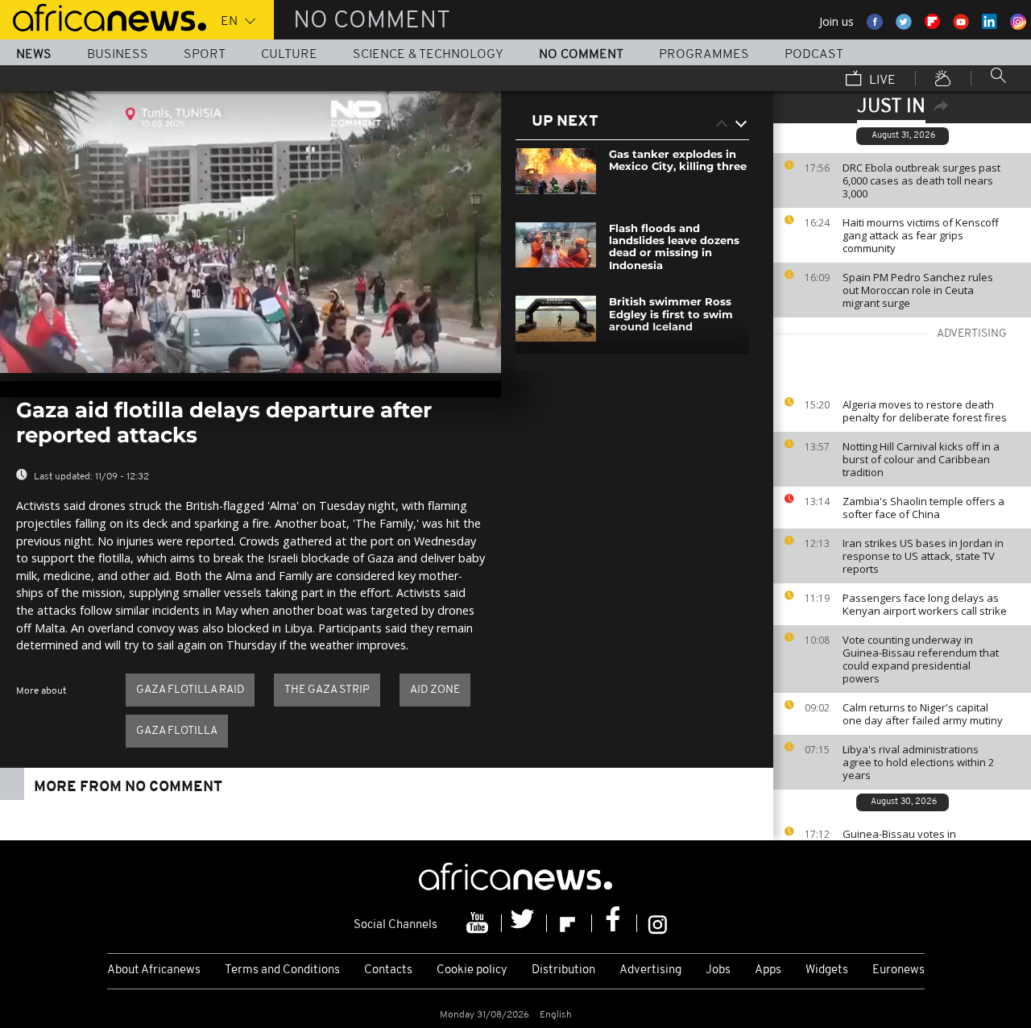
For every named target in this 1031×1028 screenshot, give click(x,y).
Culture (289, 54)
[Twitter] (524, 923)
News (34, 54)
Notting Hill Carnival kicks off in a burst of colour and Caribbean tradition (921, 459)
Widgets (826, 970)
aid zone (435, 690)
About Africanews (154, 970)
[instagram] (657, 923)
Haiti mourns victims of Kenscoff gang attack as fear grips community (921, 235)
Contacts (388, 970)
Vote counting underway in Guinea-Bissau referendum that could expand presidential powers (921, 659)
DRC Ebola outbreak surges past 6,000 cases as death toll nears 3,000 (921, 180)
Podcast (814, 54)
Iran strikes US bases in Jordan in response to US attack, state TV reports (923, 556)
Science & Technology (428, 54)
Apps (768, 970)
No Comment (581, 54)
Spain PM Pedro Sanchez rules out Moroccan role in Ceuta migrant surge (918, 290)
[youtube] (479, 923)
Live (881, 80)
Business (117, 54)
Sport (205, 54)
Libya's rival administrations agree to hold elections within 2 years (918, 762)
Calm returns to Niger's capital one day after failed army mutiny (923, 714)
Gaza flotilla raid (190, 690)
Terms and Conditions (282, 970)
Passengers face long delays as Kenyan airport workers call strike (925, 604)
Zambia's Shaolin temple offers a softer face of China (923, 507)
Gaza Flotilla (176, 731)
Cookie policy (472, 970)
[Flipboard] (569, 923)
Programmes (704, 54)
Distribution (563, 970)
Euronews (898, 970)
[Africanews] (103, 16)
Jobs (718, 970)
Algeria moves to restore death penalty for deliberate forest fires (925, 411)
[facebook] (614, 923)
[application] (250, 232)
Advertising (650, 970)
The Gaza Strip (327, 690)
